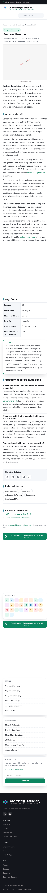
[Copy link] (29, 477)
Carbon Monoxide (11, 491)
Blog (4, 851)
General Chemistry (12, 686)
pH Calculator (10, 740)
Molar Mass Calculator (14, 735)
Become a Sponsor (10, 877)
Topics (5, 829)
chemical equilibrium (36, 172)
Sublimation (26, 491)
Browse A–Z (7, 825)
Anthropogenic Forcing (13, 495)
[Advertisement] (23, 269)
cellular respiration (28, 237)
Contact (6, 869)
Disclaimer (27, 889)
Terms (20, 889)
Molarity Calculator (12, 725)
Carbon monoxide (10, 401)
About (5, 865)
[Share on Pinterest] (12, 477)
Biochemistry (10, 711)
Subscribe (25, 781)
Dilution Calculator (12, 730)
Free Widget (7, 855)
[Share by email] (23, 477)
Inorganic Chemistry (16, 25)
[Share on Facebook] (18, 477)
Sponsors (6, 873)
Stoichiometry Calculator (15, 745)
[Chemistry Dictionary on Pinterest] (10, 814)
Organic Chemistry (12, 691)
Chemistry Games (9, 847)
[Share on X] (7, 477)
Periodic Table (8, 833)
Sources (5, 889)
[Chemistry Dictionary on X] (5, 814)
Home (5, 25)
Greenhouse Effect (12, 499)
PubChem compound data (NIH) (18, 514)
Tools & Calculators (10, 836)
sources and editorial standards (19, 518)
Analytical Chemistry (13, 706)
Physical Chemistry (12, 701)
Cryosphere (30, 495)
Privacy (13, 889)
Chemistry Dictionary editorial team (20, 525)
